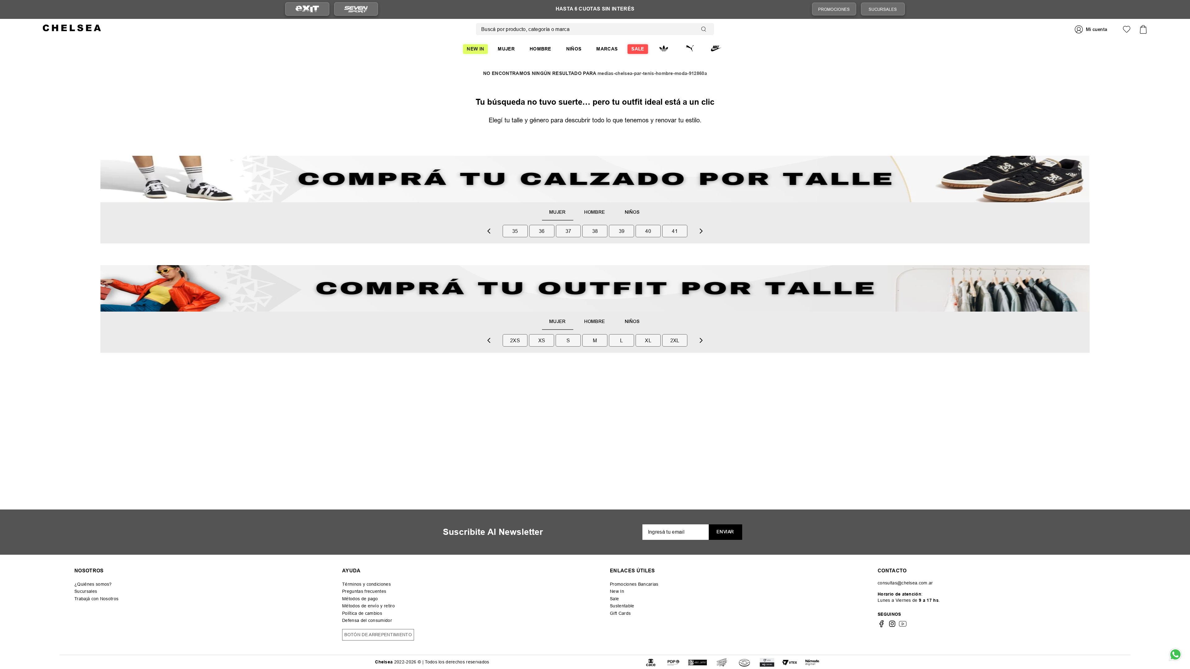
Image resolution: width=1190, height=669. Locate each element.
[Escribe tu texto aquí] (673, 662)
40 (648, 231)
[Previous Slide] (489, 231)
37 (568, 231)
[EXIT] (307, 9)
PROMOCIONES (834, 9)
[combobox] (595, 29)
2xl (675, 340)
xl (648, 340)
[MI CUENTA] (1091, 29)
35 (515, 231)
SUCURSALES (883, 9)
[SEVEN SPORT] (356, 9)
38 (595, 231)
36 (542, 231)
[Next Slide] (701, 231)
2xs (515, 340)
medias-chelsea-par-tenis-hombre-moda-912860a (652, 73)
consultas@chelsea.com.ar (905, 582)
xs (541, 340)
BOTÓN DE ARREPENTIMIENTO (378, 634)
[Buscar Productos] (705, 29)
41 (675, 231)
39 (622, 231)
